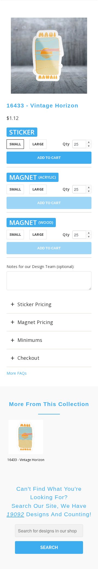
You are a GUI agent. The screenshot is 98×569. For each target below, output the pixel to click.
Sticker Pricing (34, 304)
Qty (66, 143)
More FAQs (17, 373)
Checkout (28, 358)
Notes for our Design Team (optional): (40, 266)
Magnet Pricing (35, 322)
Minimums (29, 340)
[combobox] (49, 530)
